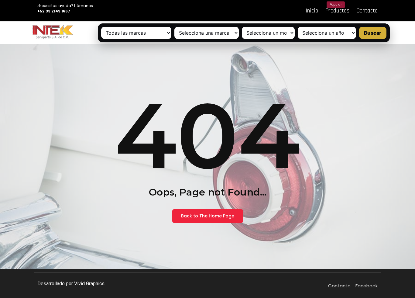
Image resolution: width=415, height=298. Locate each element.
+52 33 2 (45, 11)
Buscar (372, 33)
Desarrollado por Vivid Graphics (71, 283)
